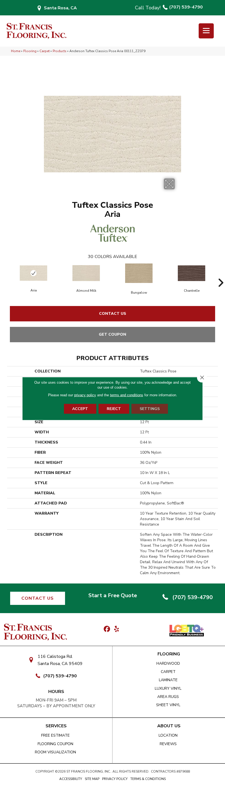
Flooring (29, 51)
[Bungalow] (139, 273)
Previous (4, 274)
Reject (114, 408)
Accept (80, 408)
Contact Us (112, 313)
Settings (150, 408)
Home (15, 51)
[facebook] (107, 629)
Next (220, 274)
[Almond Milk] (86, 273)
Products (59, 51)
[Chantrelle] (191, 273)
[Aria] (33, 273)
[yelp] (116, 629)
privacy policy (85, 395)
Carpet (45, 51)
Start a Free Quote (112, 595)
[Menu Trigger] (206, 30)
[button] (37, 598)
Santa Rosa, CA (60, 8)
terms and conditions (126, 395)
